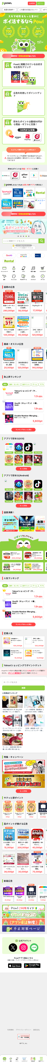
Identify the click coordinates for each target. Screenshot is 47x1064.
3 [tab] (23, 236)
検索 (23, 688)
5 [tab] (28, 236)
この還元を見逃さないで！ (29, 10)
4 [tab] (26, 236)
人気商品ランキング (9, 693)
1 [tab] (18, 236)
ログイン (40, 3)
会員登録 (32, 3)
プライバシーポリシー (23, 1030)
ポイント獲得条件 (14, 673)
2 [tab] (20, 236)
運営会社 (36, 1030)
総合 (5, 384)
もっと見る (23, 469)
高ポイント (26, 384)
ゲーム (35, 384)
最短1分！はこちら (23, 56)
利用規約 (10, 1030)
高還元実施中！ (9, 10)
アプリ (42, 384)
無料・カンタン (14, 384)
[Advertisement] (23, 999)
